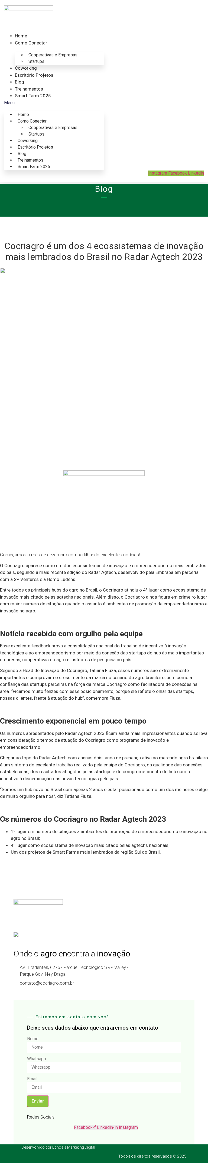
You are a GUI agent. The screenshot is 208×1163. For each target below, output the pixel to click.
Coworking (26, 68)
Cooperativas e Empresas (52, 54)
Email (32, 1079)
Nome (32, 1039)
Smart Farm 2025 (33, 95)
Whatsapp (36, 1059)
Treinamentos (29, 89)
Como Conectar (31, 43)
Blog (19, 82)
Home (21, 35)
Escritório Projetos (34, 75)
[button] (54, 102)
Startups (36, 61)
